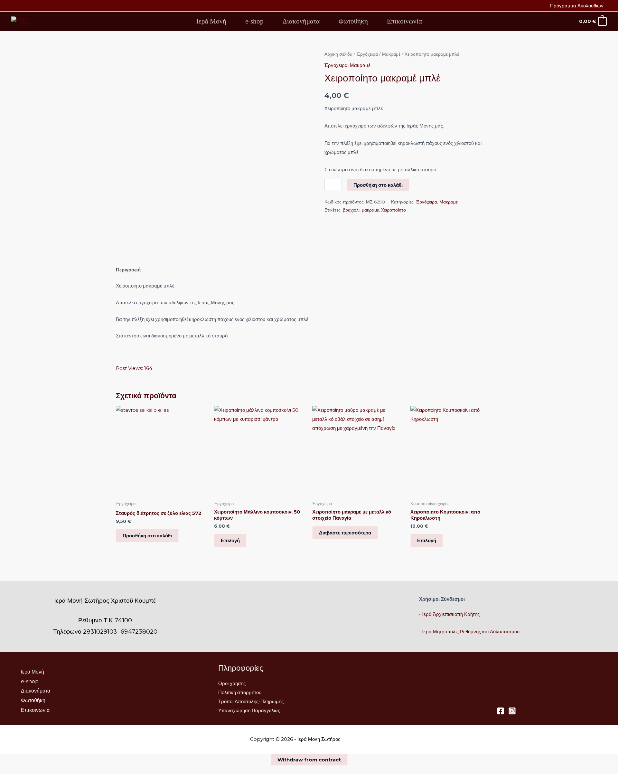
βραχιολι (351, 209)
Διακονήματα (301, 21)
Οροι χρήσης (232, 683)
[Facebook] (500, 711)
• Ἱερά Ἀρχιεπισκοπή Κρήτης (449, 614)
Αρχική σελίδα (338, 54)
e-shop (254, 21)
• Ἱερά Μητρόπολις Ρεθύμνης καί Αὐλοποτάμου (469, 631)
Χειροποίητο (393, 209)
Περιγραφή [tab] (128, 270)
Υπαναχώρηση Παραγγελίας (249, 710)
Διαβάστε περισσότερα (345, 533)
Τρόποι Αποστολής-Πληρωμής (251, 701)
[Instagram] (512, 711)
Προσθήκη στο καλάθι (378, 185)
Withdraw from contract (309, 760)
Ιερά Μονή (211, 21)
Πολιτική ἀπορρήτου (239, 692)
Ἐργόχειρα (367, 54)
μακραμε (370, 209)
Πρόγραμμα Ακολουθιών (577, 6)
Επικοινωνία (404, 21)
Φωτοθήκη (353, 21)
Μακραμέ (391, 54)
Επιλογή (230, 540)
